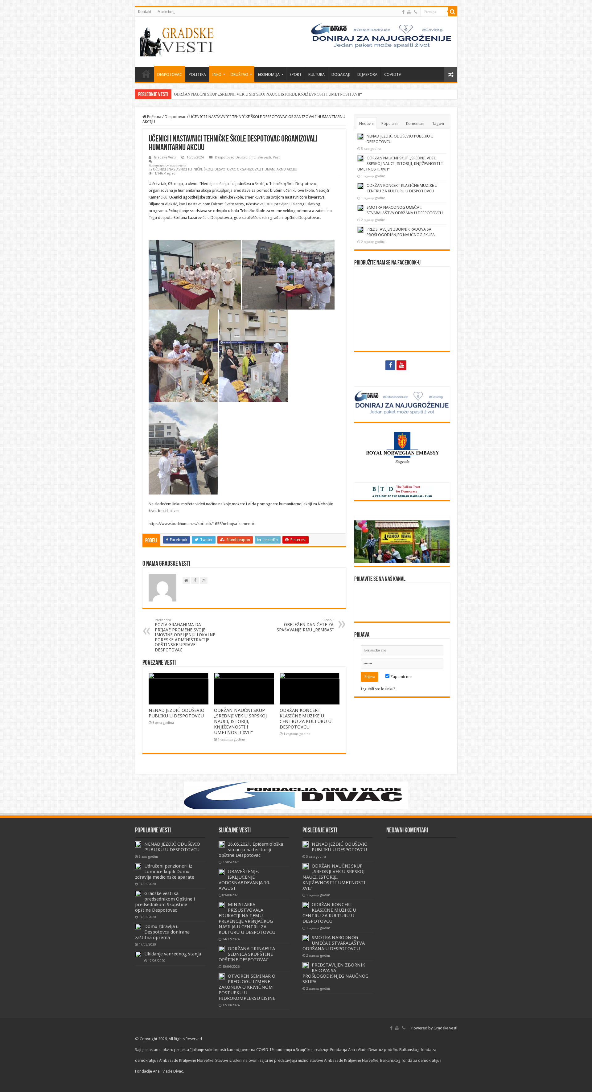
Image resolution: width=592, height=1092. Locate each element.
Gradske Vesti (165, 157)
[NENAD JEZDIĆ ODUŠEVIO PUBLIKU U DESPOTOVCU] (138, 844)
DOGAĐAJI (341, 74)
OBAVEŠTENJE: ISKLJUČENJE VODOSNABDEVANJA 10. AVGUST (244, 880)
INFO (216, 74)
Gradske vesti (445, 1028)
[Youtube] (408, 12)
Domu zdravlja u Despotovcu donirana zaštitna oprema (162, 932)
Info (252, 157)
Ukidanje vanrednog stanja (172, 954)
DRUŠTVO (239, 74)
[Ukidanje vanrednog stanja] (138, 954)
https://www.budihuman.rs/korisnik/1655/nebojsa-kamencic (202, 523)
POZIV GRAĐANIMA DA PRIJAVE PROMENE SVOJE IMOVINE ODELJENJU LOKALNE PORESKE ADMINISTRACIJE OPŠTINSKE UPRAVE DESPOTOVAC (185, 635)
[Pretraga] (452, 11)
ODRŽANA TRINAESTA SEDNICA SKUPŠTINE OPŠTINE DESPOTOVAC (247, 954)
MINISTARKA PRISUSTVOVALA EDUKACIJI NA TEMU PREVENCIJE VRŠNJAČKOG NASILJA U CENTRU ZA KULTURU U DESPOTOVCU (247, 918)
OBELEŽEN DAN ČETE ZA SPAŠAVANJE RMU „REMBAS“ (305, 625)
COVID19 (392, 74)
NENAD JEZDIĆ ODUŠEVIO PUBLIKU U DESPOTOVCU (176, 713)
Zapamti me (400, 676)
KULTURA (316, 74)
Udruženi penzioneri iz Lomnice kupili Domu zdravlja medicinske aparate (164, 871)
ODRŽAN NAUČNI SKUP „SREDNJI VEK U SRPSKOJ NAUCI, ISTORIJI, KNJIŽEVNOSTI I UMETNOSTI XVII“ (268, 94)
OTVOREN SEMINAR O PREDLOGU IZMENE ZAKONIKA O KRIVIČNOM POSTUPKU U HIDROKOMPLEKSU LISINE (247, 987)
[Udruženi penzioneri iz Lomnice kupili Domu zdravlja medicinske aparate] (138, 866)
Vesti (277, 157)
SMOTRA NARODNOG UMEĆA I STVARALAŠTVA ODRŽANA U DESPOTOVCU (333, 943)
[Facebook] (403, 12)
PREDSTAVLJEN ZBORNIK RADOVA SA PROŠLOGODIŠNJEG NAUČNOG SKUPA (335, 973)
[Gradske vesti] (178, 40)
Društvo (242, 157)
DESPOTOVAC (169, 74)
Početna (153, 116)
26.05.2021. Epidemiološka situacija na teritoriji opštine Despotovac (251, 849)
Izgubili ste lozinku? (378, 689)
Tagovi (438, 123)
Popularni (389, 123)
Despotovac (175, 116)
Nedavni (366, 123)
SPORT (296, 74)
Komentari (415, 123)
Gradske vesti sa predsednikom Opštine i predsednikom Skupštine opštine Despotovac (165, 902)
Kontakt (144, 12)
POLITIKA (197, 74)
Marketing (166, 12)
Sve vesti (264, 157)
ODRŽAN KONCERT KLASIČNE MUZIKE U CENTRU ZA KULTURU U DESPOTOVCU (305, 719)
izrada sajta (168, 1082)
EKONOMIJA (269, 74)
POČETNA (146, 73)
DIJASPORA (367, 74)
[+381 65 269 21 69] (415, 12)
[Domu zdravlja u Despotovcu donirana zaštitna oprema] (138, 927)
